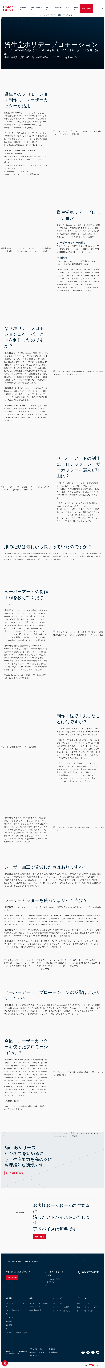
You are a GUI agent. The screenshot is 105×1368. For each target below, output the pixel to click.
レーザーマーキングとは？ (62, 1311)
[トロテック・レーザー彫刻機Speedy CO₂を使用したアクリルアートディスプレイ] (85, 969)
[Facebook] (93, 1352)
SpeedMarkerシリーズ (36, 1310)
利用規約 (32, 1352)
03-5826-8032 (90, 1272)
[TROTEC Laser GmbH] (8, 8)
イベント (9, 1329)
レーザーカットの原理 (61, 1307)
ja (102, 8)
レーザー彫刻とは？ (60, 1303)
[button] (5, 1363)
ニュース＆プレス (12, 1317)
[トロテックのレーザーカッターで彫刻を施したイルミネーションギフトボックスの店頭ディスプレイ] (19, 969)
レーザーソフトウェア (85, 1311)
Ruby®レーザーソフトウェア (87, 1307)
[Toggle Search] (96, 8)
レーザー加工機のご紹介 (14, 1173)
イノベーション (11, 1314)
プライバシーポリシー (37, 1349)
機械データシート (83, 1303)
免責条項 (52, 1349)
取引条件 (42, 1352)
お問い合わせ (86, 8)
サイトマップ (34, 1355)
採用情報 (9, 1321)
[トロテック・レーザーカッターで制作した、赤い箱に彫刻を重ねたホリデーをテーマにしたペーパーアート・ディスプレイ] (52, 969)
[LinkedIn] (88, 1352)
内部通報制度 (54, 1352)
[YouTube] (97, 1352)
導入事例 (9, 1325)
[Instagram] (83, 1352)
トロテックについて (12, 1310)
